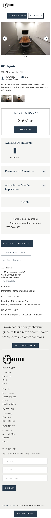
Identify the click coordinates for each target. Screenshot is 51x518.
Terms (12, 505)
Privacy (5, 505)
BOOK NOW (25, 130)
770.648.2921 (8, 281)
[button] (4, 38)
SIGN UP (9, 488)
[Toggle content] (44, 171)
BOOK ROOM (36, 16)
